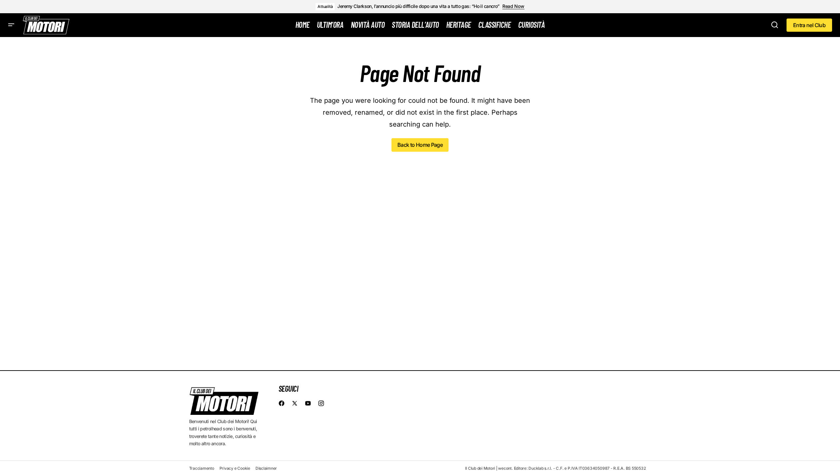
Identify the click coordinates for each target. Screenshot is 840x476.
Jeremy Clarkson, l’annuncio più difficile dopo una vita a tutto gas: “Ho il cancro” (418, 6)
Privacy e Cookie (234, 468)
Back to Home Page (420, 144)
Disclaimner (266, 468)
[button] (11, 25)
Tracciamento (201, 468)
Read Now (513, 6)
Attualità (325, 6)
